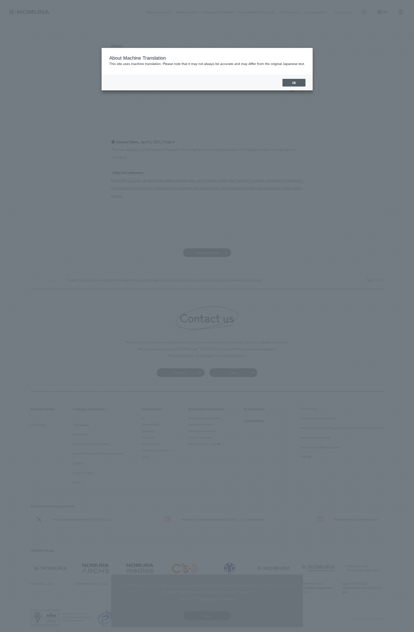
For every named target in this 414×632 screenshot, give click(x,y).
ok (294, 83)
